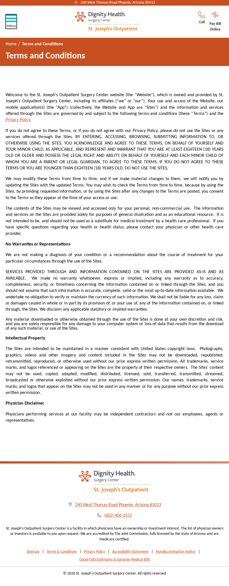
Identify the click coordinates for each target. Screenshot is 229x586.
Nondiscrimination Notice (175, 552)
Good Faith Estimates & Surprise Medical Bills (114, 559)
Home (11, 44)
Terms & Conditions (62, 552)
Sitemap (33, 552)
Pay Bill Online (215, 27)
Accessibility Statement (130, 552)
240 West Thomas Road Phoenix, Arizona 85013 (118, 3)
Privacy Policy (18, 120)
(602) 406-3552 (118, 515)
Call (202, 22)
